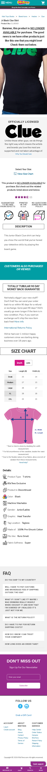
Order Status (37, 732)
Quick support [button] (38, 764)
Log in (6, 727)
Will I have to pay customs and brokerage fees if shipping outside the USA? (22, 590)
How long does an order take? (21, 644)
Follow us (23, 701)
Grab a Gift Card (23, 715)
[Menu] (3, 3)
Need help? (23, 462)
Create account (9, 729)
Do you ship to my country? (20, 580)
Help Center (36, 729)
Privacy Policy (23, 738)
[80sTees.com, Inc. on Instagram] (26, 706)
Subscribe (23, 686)
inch (19, 362)
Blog (19, 729)
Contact (21, 735)
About (20, 732)
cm (28, 362)
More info (19, 321)
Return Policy (37, 740)
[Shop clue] (23, 137)
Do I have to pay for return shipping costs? (20, 625)
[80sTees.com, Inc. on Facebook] (20, 706)
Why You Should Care (23, 154)
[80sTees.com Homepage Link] (23, 4)
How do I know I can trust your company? (19, 635)
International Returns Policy (18, 327)
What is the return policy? (20, 617)
